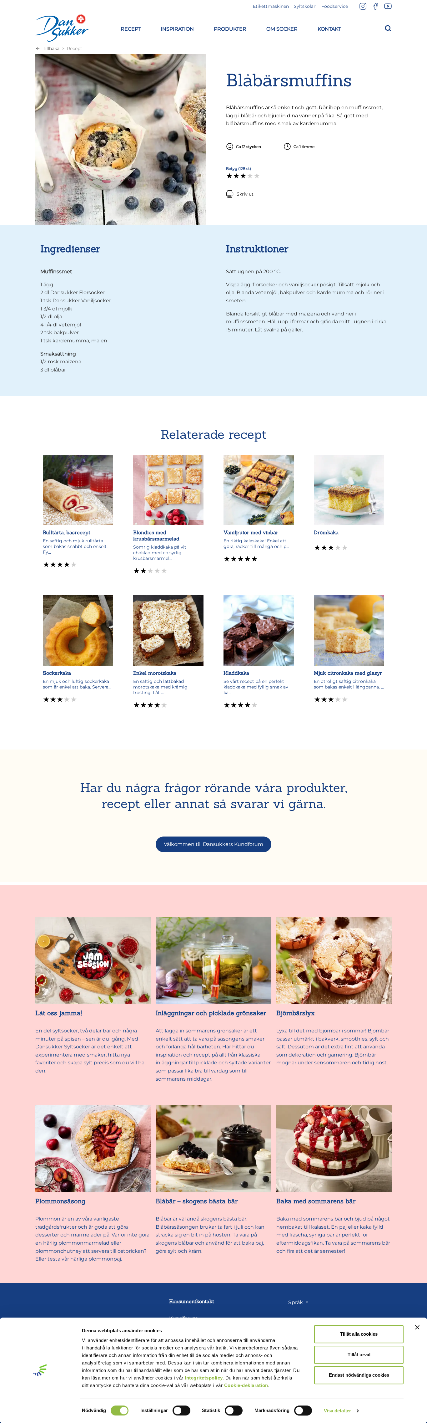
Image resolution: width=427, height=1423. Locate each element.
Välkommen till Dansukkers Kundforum (213, 844)
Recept (74, 48)
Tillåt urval (359, 1354)
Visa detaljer (337, 1410)
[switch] (181, 1410)
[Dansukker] (61, 28)
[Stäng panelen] (417, 1327)
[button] (131, 28)
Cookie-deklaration (246, 1385)
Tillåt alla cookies (359, 1334)
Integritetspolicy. (204, 1377)
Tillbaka (51, 48)
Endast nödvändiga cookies (359, 1375)
